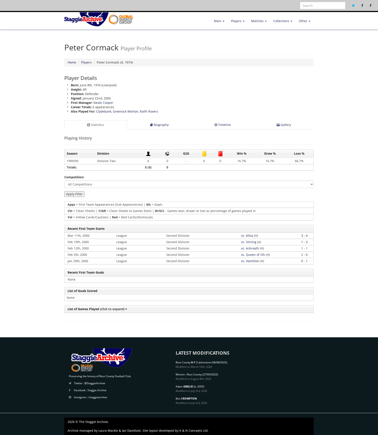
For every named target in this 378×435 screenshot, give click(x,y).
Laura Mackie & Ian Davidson (119, 430)
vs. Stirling (248, 242)
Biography (161, 125)
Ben (186, 398)
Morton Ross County (189, 374)
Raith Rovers (149, 111)
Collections (281, 21)
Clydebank (103, 111)
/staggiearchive (97, 397)
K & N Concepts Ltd (193, 430)
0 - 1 (304, 261)
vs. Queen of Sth (253, 255)
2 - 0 (304, 255)
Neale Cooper (103, 103)
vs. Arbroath (250, 248)
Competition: (74, 177)
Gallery (285, 125)
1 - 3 (304, 242)
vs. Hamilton (250, 261)
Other (303, 21)
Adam (184, 386)
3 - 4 (304, 235)
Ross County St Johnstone (193, 362)
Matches (257, 21)
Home (72, 62)
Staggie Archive (97, 390)
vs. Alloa (247, 235)
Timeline (224, 125)
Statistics (97, 125)
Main (218, 21)
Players (236, 21)
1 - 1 (304, 248)
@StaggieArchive (94, 383)
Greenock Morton (125, 111)
